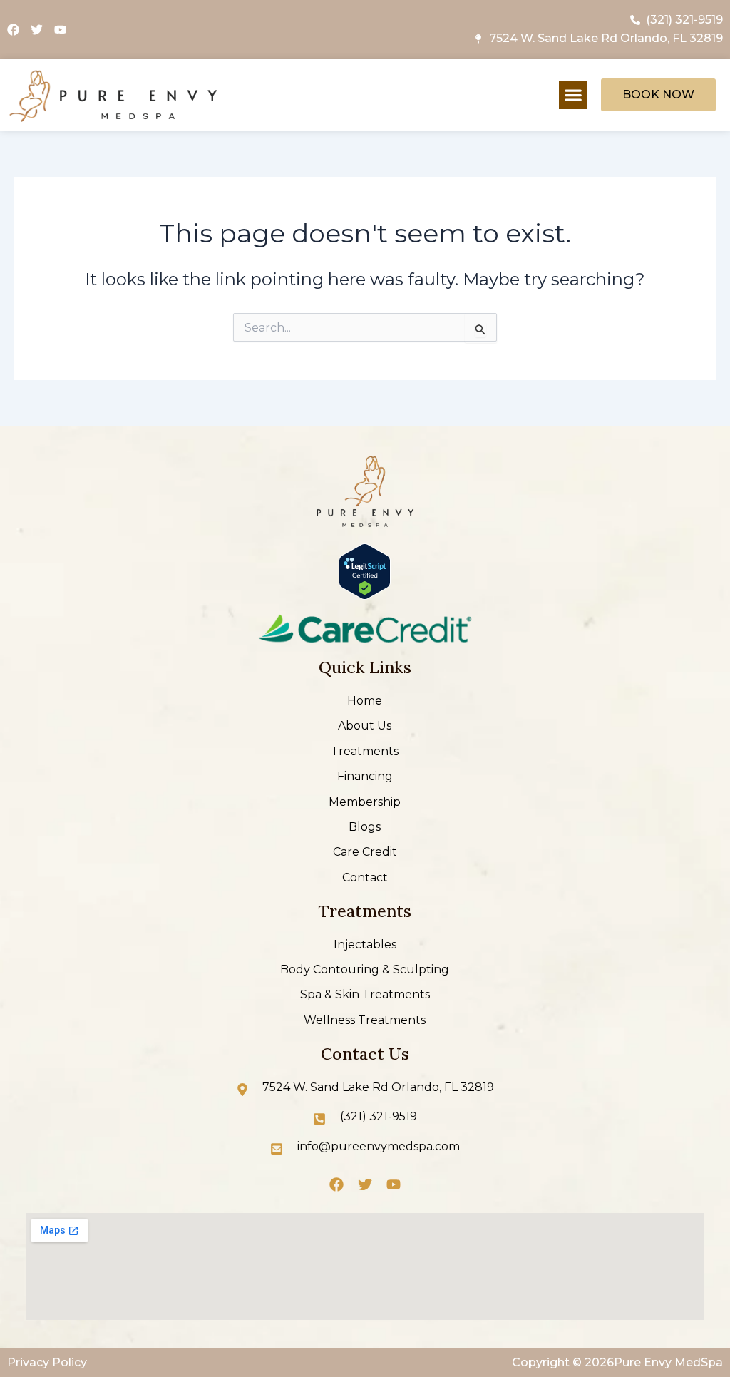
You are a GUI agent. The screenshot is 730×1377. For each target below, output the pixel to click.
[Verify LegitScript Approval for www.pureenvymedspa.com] (365, 571)
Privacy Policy (47, 1362)
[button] (573, 95)
